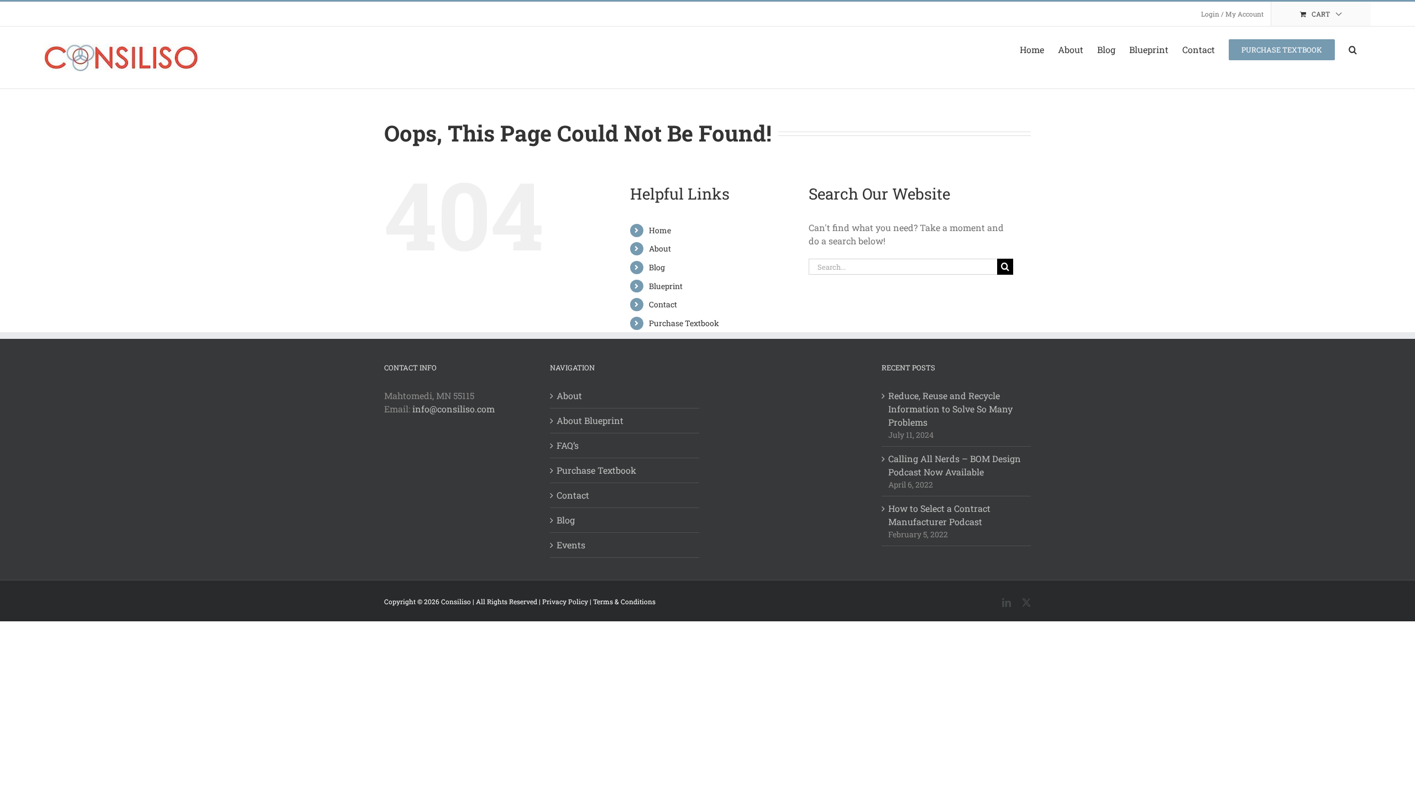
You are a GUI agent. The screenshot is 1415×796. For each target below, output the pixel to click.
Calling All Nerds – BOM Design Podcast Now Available (954, 465)
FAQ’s (568, 445)
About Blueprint (590, 420)
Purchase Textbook (684, 323)
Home (660, 230)
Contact (663, 304)
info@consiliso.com (453, 409)
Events (571, 545)
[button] (1353, 50)
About (660, 248)
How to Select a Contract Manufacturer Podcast (939, 514)
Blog (657, 267)
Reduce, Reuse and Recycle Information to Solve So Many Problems (950, 409)
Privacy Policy (565, 601)
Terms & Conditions (624, 601)
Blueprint (666, 286)
